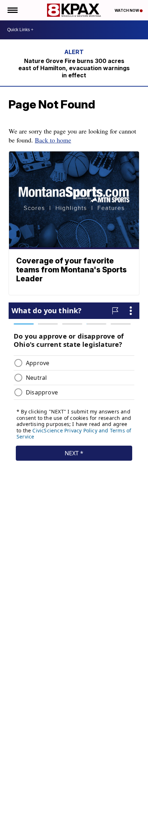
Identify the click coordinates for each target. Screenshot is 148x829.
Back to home (53, 140)
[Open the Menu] (12, 10)
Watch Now (127, 10)
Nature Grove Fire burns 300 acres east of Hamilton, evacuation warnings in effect (74, 68)
